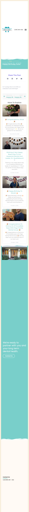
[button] (25, 29)
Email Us (5, 478)
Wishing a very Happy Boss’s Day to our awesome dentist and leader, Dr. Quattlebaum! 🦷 (14, 156)
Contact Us (9, 356)
